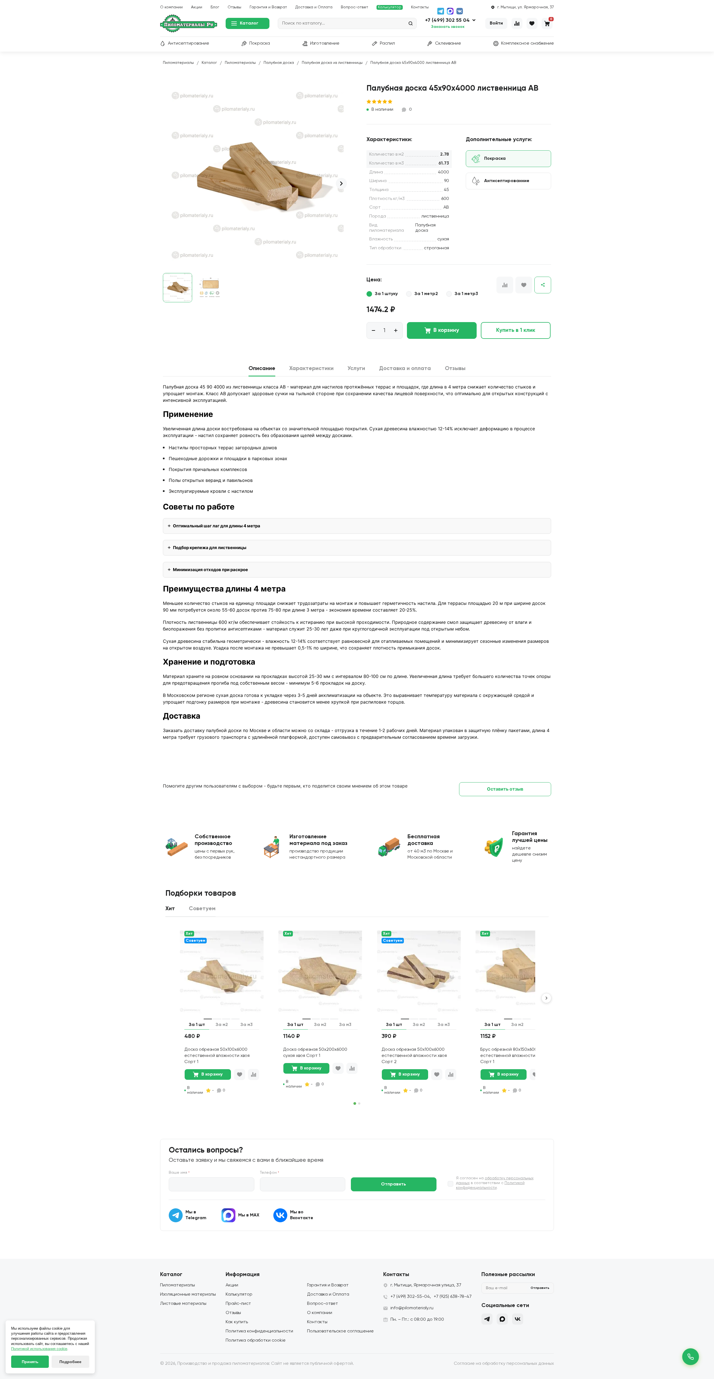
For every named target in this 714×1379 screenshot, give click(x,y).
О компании (171, 7)
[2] (374, 102)
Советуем (195, 941)
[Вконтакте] (517, 1319)
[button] (341, 183)
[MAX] (450, 11)
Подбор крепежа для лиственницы (209, 547)
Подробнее (70, 1361)
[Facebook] (502, 1319)
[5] (390, 102)
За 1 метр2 (426, 294)
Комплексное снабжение (527, 43)
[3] (379, 102)
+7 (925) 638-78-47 (453, 1297)
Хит (189, 934)
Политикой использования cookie (39, 1349)
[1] (369, 102)
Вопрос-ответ (354, 7)
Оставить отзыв (505, 789)
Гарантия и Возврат (268, 7)
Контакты (420, 7)
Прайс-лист (238, 1303)
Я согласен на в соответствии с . (495, 1183)
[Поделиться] (542, 285)
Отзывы (234, 7)
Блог (215, 7)
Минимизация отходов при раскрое (210, 569)
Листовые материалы (183, 1303)
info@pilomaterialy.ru (411, 1308)
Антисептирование (188, 43)
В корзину (446, 330)
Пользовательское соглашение (340, 1331)
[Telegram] (440, 11)
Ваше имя (179, 1173)
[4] (385, 102)
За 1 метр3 (466, 294)
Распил (387, 43)
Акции (196, 7)
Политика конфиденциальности (259, 1331)
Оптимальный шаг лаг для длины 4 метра (216, 525)
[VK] (459, 11)
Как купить (237, 1322)
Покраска (259, 43)
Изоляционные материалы (188, 1294)
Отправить (393, 1184)
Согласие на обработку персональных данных (504, 1363)
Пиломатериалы (177, 1285)
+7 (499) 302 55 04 (447, 20)
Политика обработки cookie (256, 1340)
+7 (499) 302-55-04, (410, 1297)
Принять (30, 1361)
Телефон (269, 1173)
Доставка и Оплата (313, 7)
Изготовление (324, 43)
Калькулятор (389, 7)
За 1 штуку (386, 294)
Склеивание (448, 43)
